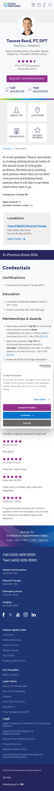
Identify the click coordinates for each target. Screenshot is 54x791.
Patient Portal (10, 650)
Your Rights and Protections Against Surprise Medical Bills (23, 755)
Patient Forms (10, 645)
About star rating (27, 68)
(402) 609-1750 (10, 573)
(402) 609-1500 (10, 595)
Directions (16, 239)
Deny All (27, 423)
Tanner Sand (20, 149)
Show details (40, 399)
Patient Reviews (37, 136)
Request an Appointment (27, 78)
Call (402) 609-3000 (19, 554)
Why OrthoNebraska (14, 691)
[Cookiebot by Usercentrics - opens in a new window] (39, 366)
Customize (25, 415)
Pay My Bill (8, 655)
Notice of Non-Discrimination (19, 739)
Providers (7, 149)
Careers (7, 696)
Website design (10, 784)
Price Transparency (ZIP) (16, 712)
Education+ (9, 707)
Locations (37, 115)
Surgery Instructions (14, 660)
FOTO (43, 336)
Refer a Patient (11, 675)
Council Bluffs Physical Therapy (27, 226)
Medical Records (12, 640)
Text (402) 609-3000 (20, 560)
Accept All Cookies (27, 407)
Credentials (16, 136)
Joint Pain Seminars (14, 701)
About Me (16, 115)
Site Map (7, 777)
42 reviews (33, 65)
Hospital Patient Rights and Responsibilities (18, 732)
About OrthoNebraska (15, 686)
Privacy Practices (12, 744)
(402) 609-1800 (10, 605)
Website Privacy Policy (15, 749)
